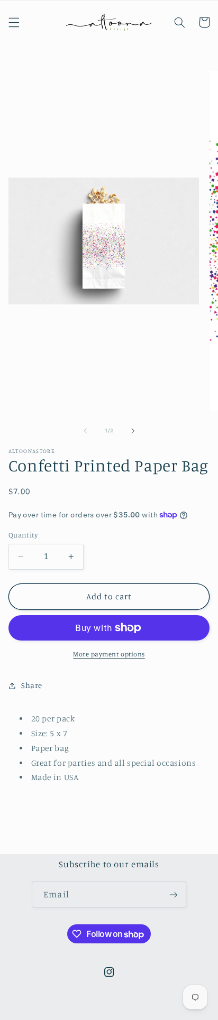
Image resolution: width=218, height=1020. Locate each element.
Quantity (23, 535)
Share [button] (31, 685)
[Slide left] (85, 430)
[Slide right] (132, 430)
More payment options (109, 654)
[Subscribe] (173, 894)
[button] (14, 22)
